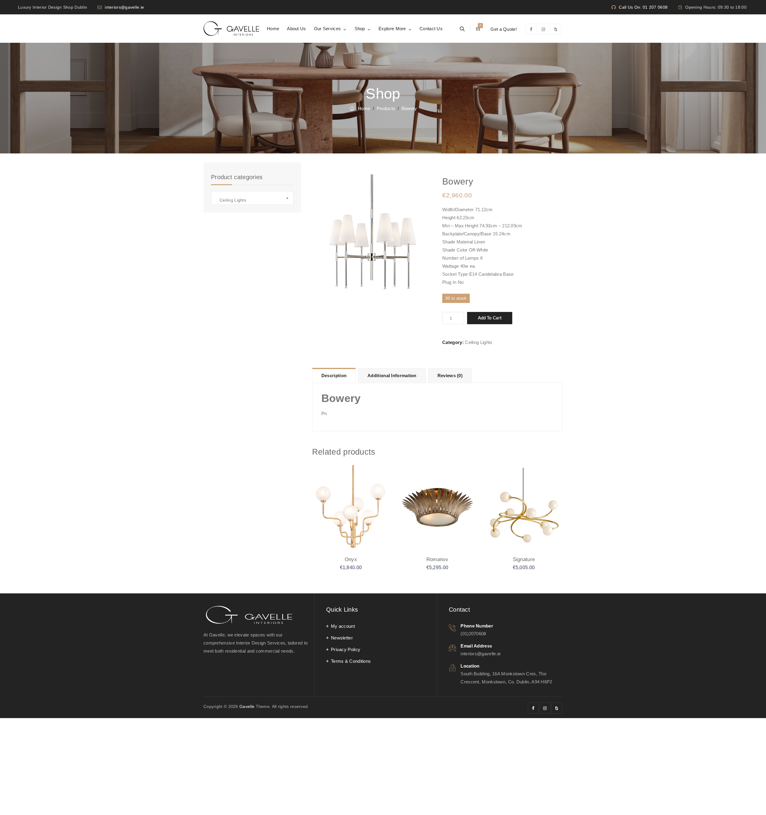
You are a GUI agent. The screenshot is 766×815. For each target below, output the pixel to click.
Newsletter (342, 637)
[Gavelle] (231, 28)
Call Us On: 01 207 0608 (643, 7)
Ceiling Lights (478, 342)
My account (343, 626)
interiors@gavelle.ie (124, 7)
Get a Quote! (503, 29)
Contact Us (431, 28)
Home (273, 28)
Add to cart (489, 318)
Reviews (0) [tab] (450, 375)
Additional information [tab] (392, 375)
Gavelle (246, 706)
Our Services (327, 28)
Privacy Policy (345, 649)
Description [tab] (333, 375)
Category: (453, 342)
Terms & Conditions (351, 661)
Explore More (392, 28)
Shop (360, 28)
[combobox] (252, 198)
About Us (296, 28)
